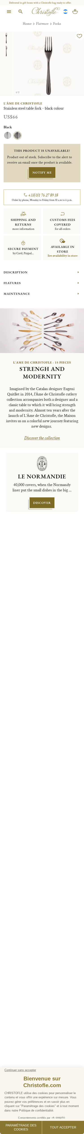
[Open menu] (8, 11)
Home (27, 23)
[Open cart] (75, 11)
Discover (42, 503)
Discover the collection (42, 438)
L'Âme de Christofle (23, 103)
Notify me (42, 172)
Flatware (42, 23)
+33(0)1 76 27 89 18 (43, 195)
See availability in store (63, 256)
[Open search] (20, 11)
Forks (57, 23)
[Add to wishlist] (79, 35)
